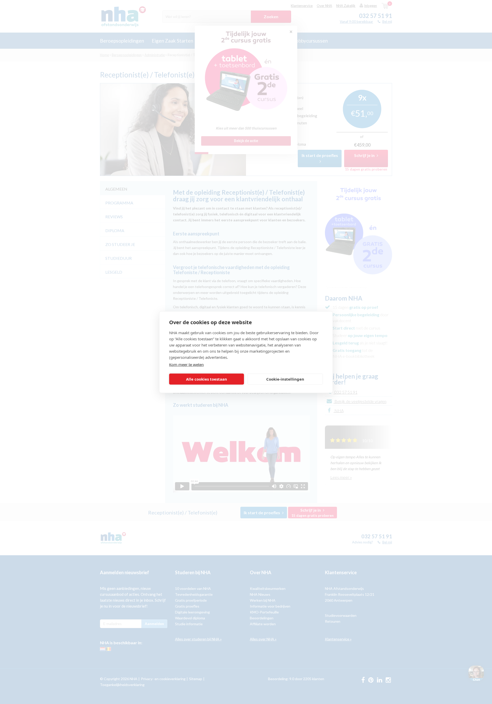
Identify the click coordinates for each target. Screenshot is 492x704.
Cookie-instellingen (285, 379)
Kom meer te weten (186, 364)
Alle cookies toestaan (206, 379)
